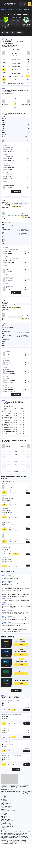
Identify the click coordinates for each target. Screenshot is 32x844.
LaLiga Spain (11, 741)
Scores (10, 9)
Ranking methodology (19, 792)
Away (26, 203)
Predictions (5, 32)
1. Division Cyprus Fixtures (7, 481)
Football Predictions (6, 805)
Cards (13, 47)
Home (20, 203)
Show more (17, 191)
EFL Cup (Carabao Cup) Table (8, 810)
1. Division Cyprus (17, 9)
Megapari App (4, 802)
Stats (12, 32)
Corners (9, 47)
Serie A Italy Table (6, 816)
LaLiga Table (4, 813)
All (14, 50)
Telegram (24, 4)
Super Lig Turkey (5, 819)
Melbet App (4, 799)
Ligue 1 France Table (6, 815)
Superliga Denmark (13, 728)
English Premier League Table (9, 812)
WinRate (3, 829)
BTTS (6, 47)
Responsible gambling (26, 792)
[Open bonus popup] (29, 4)
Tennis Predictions (6, 808)
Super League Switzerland (8, 825)
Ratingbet (3, 9)
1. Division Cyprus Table (8, 406)
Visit (21, 644)
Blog (2, 830)
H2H (18, 50)
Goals (3, 47)
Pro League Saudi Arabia (14, 700)
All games (14, 203)
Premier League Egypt (7, 826)
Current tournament (16, 206)
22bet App (3, 798)
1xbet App (3, 796)
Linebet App (4, 800)
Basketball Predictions (7, 806)
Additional (19, 32)
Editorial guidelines (13, 792)
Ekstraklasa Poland (6, 823)
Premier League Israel (7, 820)
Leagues (3, 817)
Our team (5, 792)
